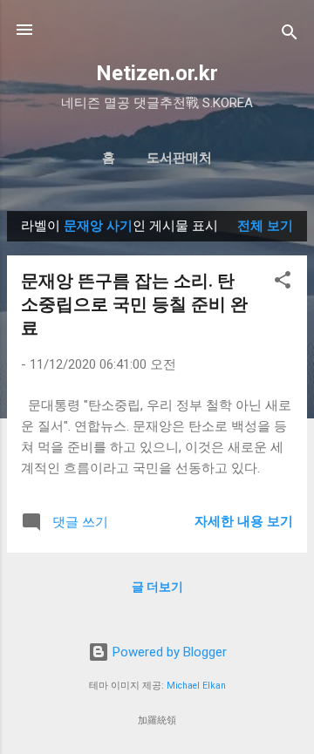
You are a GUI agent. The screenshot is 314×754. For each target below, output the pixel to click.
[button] (282, 282)
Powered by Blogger (168, 652)
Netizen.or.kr (157, 73)
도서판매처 (179, 158)
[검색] (289, 35)
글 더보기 (157, 587)
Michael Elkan (196, 685)
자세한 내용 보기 (244, 521)
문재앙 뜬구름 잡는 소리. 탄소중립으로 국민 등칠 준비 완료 (134, 304)
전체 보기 (265, 226)
